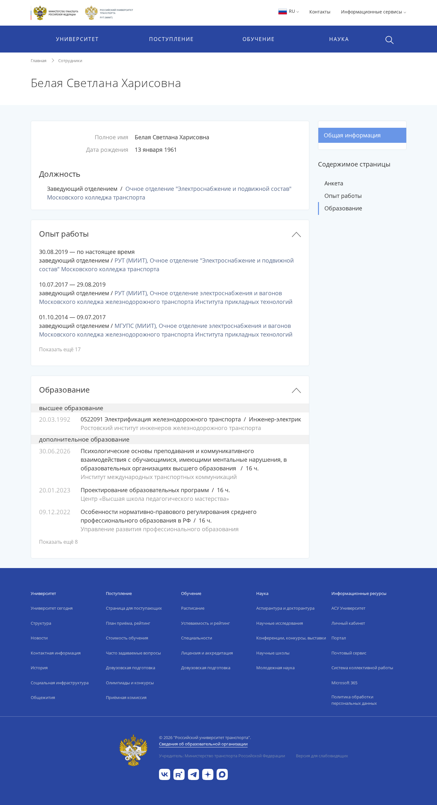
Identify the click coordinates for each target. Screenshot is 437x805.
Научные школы (273, 653)
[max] (222, 774)
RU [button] (292, 11)
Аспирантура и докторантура (285, 608)
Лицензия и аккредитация (207, 653)
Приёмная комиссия (126, 697)
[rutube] (179, 774)
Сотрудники (70, 60)
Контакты (319, 12)
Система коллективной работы (362, 668)
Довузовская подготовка (130, 668)
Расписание (192, 608)
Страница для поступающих (134, 608)
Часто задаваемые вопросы (133, 653)
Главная (38, 60)
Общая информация (352, 135)
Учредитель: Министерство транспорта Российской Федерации (222, 756)
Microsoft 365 (344, 683)
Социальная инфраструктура (60, 683)
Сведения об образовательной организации (203, 744)
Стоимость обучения (127, 638)
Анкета (333, 183)
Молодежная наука (275, 668)
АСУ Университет (348, 608)
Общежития (43, 697)
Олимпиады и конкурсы (130, 683)
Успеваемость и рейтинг (205, 623)
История (39, 668)
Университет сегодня (52, 608)
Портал (338, 638)
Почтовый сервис (348, 653)
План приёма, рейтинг (128, 623)
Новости (39, 638)
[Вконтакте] (164, 774)
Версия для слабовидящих (322, 756)
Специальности (196, 638)
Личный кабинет (348, 623)
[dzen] (207, 774)
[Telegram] (193, 774)
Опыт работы (343, 195)
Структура (41, 623)
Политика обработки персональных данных (354, 700)
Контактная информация (56, 653)
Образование (343, 208)
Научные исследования (279, 623)
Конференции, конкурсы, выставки (291, 638)
